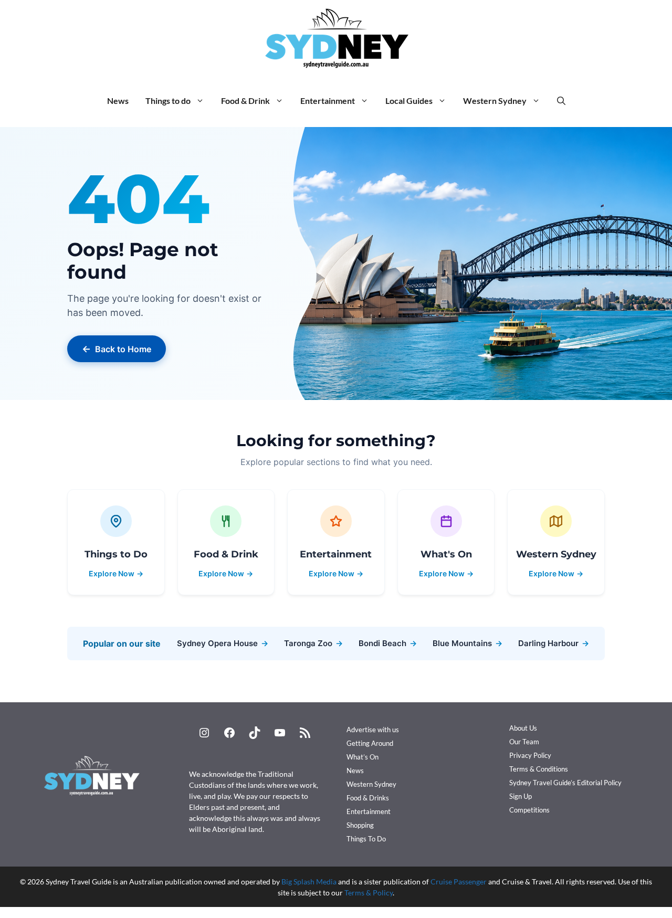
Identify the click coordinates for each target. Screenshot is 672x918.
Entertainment (327, 100)
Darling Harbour (553, 643)
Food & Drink (245, 100)
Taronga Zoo (313, 643)
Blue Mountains (467, 643)
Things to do (168, 100)
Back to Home (116, 348)
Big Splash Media (309, 881)
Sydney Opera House (222, 643)
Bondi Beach (388, 643)
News (118, 100)
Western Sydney (495, 100)
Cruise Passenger (458, 881)
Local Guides (409, 100)
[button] (561, 101)
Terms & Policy (368, 892)
